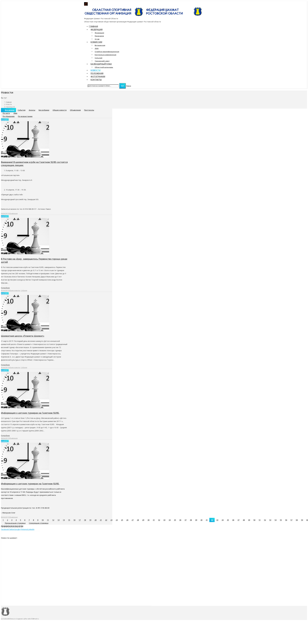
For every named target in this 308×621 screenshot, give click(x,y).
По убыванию (9, 116)
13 (58, 520)
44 (223, 520)
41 (207, 520)
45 (228, 520)
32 (159, 520)
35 (175, 520)
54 (275, 520)
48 (244, 520)
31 (154, 520)
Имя (15, 113)
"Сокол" (130, 4)
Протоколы (89, 110)
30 (148, 520)
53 (270, 520)
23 (111, 520)
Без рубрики (44, 110)
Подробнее (5, 288)
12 (53, 520)
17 (80, 520)
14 (64, 520)
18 (85, 520)
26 (127, 520)
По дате (6, 113)
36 (180, 520)
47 (238, 520)
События (21, 110)
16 (74, 520)
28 (138, 520)
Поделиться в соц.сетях (12, 526)
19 (90, 520)
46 (233, 520)
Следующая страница (38, 523)
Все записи (9, 110)
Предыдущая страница (15, 523)
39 (196, 520)
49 (249, 520)
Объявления (75, 110)
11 (48, 520)
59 (302, 520)
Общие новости (60, 110)
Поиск (128, 86)
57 (291, 520)
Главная (9, 102)
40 (201, 520)
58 (297, 520)
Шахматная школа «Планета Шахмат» (22, 335)
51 (260, 520)
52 (265, 520)
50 (254, 520)
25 (122, 520)
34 (170, 520)
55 (281, 520)
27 (133, 520)
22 (106, 520)
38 (191, 520)
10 (43, 520)
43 (217, 520)
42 (212, 520)
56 (286, 520)
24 (117, 520)
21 (101, 520)
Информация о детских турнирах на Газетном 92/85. (30, 412)
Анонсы (32, 110)
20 (95, 520)
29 (143, 520)
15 (69, 520)
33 (164, 520)
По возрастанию (25, 116)
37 (185, 520)
